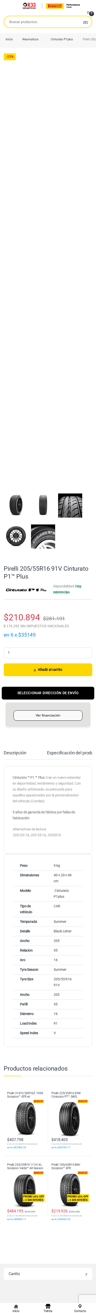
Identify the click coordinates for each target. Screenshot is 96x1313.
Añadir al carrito (50, 669)
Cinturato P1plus (62, 39)
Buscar (85, 22)
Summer (60, 922)
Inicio (9, 39)
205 (57, 941)
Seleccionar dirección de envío (48, 693)
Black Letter (62, 931)
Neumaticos (30, 39)
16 (56, 960)
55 (56, 950)
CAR (57, 906)
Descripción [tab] (15, 753)
